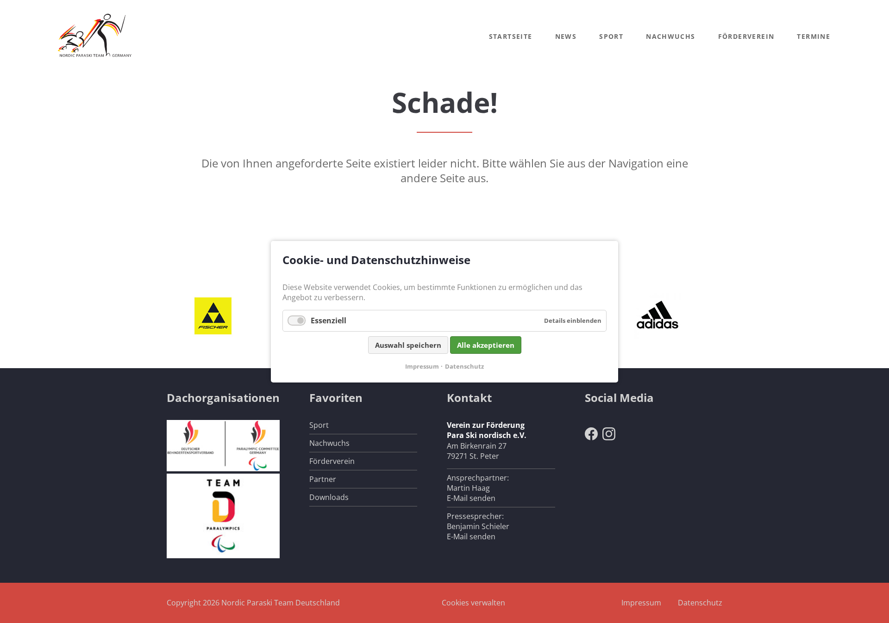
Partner (322, 479)
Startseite (510, 36)
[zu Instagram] (608, 437)
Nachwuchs (670, 36)
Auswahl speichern (408, 344)
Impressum (641, 603)
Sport (611, 36)
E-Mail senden (471, 498)
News (566, 36)
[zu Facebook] (591, 437)
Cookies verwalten (473, 603)
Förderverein (746, 36)
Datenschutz (700, 603)
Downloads (329, 497)
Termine (813, 36)
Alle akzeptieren (485, 344)
